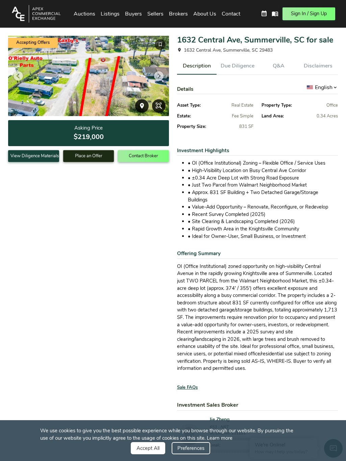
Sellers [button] (155, 14)
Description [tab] (197, 66)
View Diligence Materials (34, 156)
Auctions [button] (84, 14)
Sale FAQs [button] (187, 387)
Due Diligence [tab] (237, 66)
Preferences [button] (190, 448)
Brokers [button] (178, 14)
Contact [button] (231, 14)
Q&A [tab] (279, 66)
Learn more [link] (219, 438)
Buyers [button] (133, 14)
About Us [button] (204, 14)
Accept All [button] (148, 448)
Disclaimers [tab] (318, 66)
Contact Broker (143, 156)
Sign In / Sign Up (309, 13)
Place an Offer (88, 156)
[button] (38, 14)
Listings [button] (110, 14)
